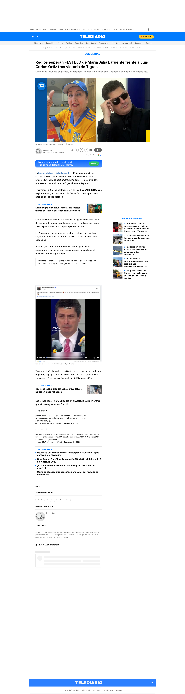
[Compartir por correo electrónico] (91, 150)
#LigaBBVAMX (48, 418)
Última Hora (38, 43)
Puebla (105, 29)
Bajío (122, 29)
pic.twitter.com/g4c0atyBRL (46, 439)
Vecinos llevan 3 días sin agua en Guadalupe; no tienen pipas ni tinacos (58, 390)
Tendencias (103, 43)
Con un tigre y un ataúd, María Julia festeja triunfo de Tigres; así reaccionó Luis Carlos (57, 209)
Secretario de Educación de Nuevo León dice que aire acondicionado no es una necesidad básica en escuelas (136, 265)
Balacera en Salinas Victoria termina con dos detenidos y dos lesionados (135, 251)
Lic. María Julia (43, 500)
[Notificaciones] (149, 29)
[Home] (92, 36)
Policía (60, 43)
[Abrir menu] (33, 36)
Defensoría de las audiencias (103, 690)
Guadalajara (84, 29)
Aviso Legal (86, 690)
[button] (92, 155)
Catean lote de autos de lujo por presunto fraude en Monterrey (137, 238)
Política (69, 43)
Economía (138, 43)
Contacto (119, 690)
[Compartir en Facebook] (77, 150)
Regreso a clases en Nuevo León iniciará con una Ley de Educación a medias (135, 274)
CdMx (61, 29)
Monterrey (71, 29)
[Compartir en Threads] (86, 150)
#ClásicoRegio (66, 437)
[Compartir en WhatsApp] (72, 150)
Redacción (47, 150)
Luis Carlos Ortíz (62, 500)
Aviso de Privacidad (72, 690)
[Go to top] (152, 683)
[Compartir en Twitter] (81, 150)
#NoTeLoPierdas (79, 418)
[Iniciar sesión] (153, 29)
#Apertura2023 (61, 418)
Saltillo (114, 29)
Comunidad (50, 43)
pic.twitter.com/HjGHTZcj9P (46, 421)
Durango (131, 29)
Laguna (96, 29)
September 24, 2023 (72, 423)
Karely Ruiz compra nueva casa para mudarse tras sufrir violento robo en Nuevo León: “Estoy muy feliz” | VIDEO (136, 228)
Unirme (93, 164)
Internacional (127, 43)
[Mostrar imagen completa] (97, 289)
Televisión (79, 43)
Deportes (115, 43)
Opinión (148, 43)
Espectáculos (91, 43)
